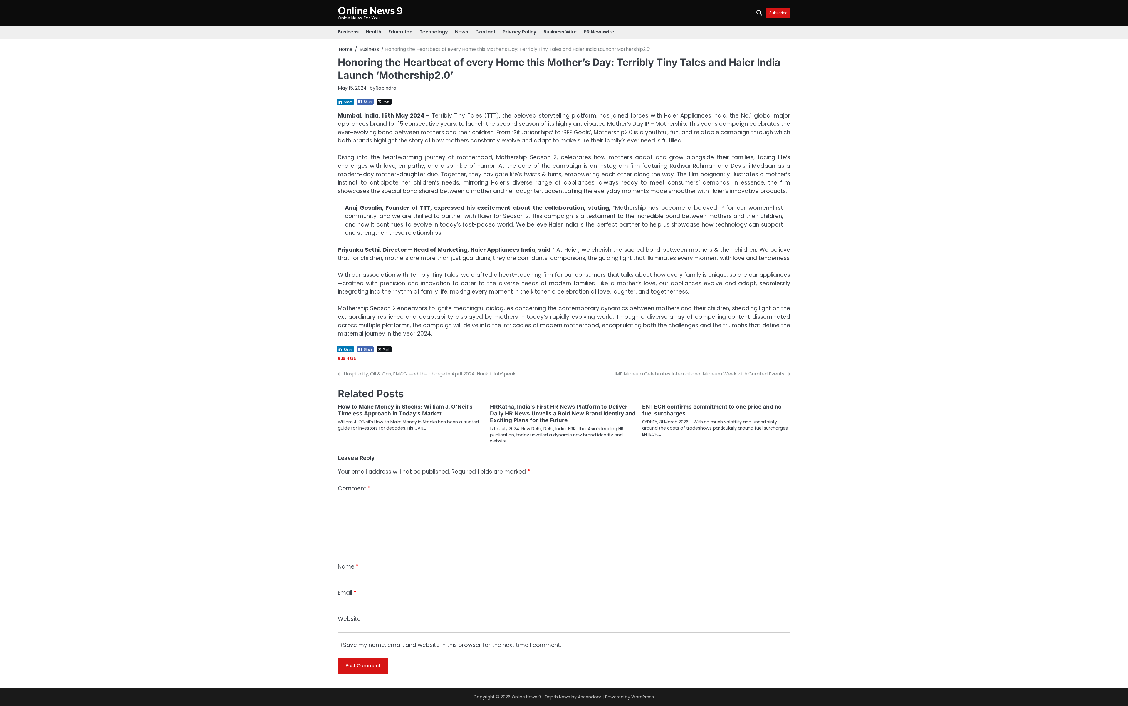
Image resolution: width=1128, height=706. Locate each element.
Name (348, 567)
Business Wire (560, 31)
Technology (433, 31)
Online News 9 (370, 10)
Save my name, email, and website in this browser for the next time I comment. (452, 645)
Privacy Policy (519, 31)
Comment (354, 488)
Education (400, 31)
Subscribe (778, 13)
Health (373, 31)
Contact (485, 31)
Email (347, 593)
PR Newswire (599, 31)
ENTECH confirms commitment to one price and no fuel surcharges (712, 410)
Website (349, 619)
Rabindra (385, 88)
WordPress (642, 697)
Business (348, 31)
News (461, 31)
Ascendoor (589, 697)
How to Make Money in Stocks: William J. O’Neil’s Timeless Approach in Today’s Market (405, 410)
